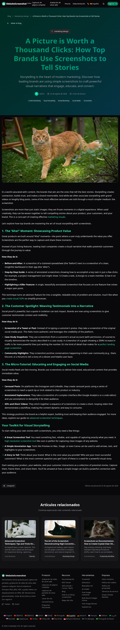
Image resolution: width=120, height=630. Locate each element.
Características (47, 602)
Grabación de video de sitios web (49, 580)
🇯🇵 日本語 (48, 615)
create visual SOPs (15, 298)
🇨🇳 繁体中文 (29, 615)
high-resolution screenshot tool (20, 441)
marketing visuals (56, 216)
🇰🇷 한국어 (39, 615)
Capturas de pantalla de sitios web (48, 592)
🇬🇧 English (8, 615)
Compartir (11, 486)
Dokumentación (79, 4)
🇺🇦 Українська (22, 619)
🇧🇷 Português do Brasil (105, 619)
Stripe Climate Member (107, 596)
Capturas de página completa (38, 3)
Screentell (86, 579)
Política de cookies (109, 582)
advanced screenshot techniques (46, 418)
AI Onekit (85, 589)
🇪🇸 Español (71, 615)
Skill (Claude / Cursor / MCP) (67, 587)
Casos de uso (47, 598)
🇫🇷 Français (92, 615)
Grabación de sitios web (55, 3)
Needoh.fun (86, 607)
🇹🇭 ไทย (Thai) (57, 619)
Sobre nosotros (108, 579)
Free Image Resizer (89, 604)
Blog (9, 16)
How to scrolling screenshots (68, 596)
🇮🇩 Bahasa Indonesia (72, 619)
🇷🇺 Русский (10, 619)
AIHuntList (86, 582)
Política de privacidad (106, 587)
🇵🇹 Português (59, 615)
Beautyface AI (87, 586)
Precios (67, 4)
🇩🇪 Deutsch (81, 615)
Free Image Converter (86, 593)
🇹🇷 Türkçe (34, 619)
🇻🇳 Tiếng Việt (44, 619)
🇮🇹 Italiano (103, 615)
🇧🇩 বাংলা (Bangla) (88, 619)
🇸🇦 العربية (112, 615)
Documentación (68, 579)
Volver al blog (16, 23)
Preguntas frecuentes (46, 606)
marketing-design (22, 16)
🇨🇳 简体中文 (18, 615)
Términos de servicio (110, 591)
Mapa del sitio (67, 600)
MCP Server (66, 582)
